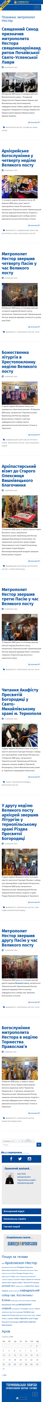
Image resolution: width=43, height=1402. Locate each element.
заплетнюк (16, 1291)
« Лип (4, 1375)
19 (15, 1360)
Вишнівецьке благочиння (16, 566)
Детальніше (33, 122)
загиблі (10, 1291)
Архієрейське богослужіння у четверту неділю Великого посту (19, 158)
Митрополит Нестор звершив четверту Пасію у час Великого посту (19, 263)
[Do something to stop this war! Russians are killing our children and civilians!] (5, 5)
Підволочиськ (6, 1276)
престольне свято (25, 1315)
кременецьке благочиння (18, 1300)
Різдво (13, 1276)
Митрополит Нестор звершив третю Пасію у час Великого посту (20, 596)
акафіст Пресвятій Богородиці (18, 782)
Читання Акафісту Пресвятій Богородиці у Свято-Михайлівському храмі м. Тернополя (21, 701)
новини (37, 1308)
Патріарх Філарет (22, 1273)
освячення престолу (9, 1312)
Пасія (37, 332)
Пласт (31, 1273)
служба (10, 1318)
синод (4, 130)
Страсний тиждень (19, 1279)
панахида (19, 1312)
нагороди (24, 1308)
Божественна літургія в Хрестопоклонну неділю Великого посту (19, 362)
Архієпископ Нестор (21, 1262)
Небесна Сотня (6, 1273)
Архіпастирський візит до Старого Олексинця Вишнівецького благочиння (19, 476)
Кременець (15, 1270)
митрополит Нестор (14, 127)
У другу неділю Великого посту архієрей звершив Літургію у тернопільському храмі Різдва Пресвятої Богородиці (20, 822)
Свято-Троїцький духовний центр (26, 1276)
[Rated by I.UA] (21, 1398)
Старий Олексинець (17, 569)
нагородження (16, 1309)
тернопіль (23, 1318)
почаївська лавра (30, 127)
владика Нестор (20, 1286)
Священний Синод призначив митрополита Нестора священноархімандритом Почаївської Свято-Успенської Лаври (21, 45)
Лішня (36, 1270)
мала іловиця (31, 1300)
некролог (31, 1309)
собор (16, 1318)
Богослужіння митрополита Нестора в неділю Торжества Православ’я (20, 1037)
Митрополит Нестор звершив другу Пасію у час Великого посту (20, 938)
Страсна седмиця (7, 1279)
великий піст (11, 230)
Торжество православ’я (11, 1121)
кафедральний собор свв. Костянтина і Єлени (20, 1295)
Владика (20, 1267)
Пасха (14, 1273)
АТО (3, 1263)
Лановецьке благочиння (26, 1270)
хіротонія (23, 1321)
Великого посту (22, 983)
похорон (27, 1311)
